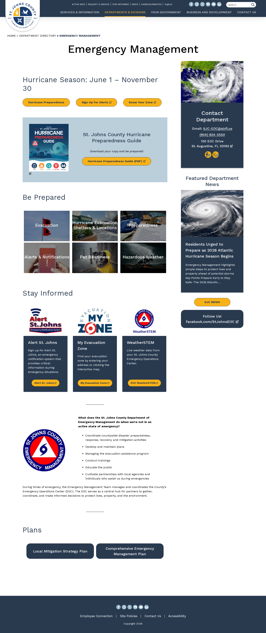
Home (11, 35)
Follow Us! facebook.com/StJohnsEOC (210, 319)
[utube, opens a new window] (141, 607)
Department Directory (37, 35)
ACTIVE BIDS (78, 4)
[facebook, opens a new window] (208, 154)
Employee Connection (96, 616)
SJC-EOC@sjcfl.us (217, 128)
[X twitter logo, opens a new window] (202, 4)
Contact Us (153, 616)
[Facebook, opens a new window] (118, 607)
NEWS (135, 4)
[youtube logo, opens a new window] (213, 4)
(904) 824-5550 (212, 135)
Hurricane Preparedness (46, 102)
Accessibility (177, 616)
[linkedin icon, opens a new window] (219, 4)
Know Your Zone (141, 102)
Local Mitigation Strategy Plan (60, 551)
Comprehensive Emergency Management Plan (130, 551)
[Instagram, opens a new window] (124, 607)
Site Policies (128, 616)
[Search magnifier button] (254, 4)
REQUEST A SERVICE (98, 4)
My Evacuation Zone (94, 382)
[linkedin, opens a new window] (146, 607)
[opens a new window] (49, 150)
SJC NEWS (212, 302)
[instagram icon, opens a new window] (197, 4)
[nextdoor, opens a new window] (135, 607)
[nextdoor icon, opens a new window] (208, 4)
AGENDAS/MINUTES (151, 4)
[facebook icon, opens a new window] (191, 4)
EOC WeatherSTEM (143, 382)
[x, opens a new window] (215, 154)
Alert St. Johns (44, 382)
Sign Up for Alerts (95, 102)
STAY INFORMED (120, 4)
